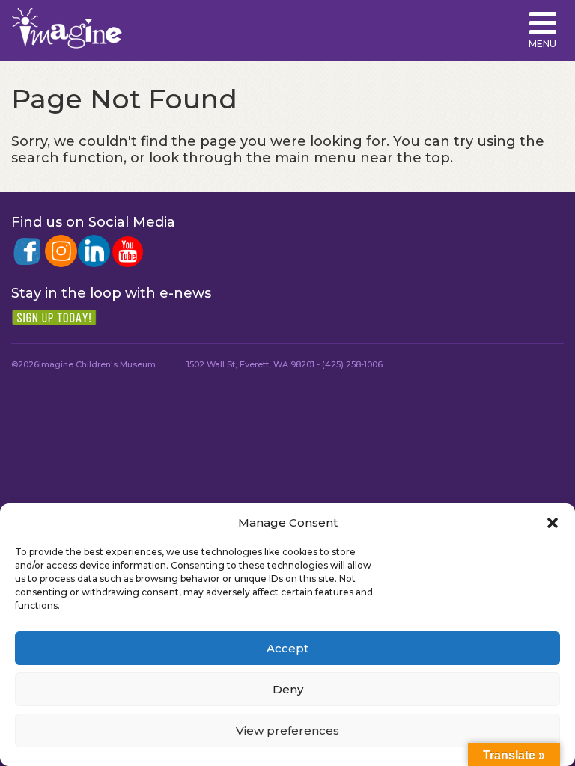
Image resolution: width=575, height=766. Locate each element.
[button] (552, 522)
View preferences (287, 730)
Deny (288, 689)
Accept (287, 648)
